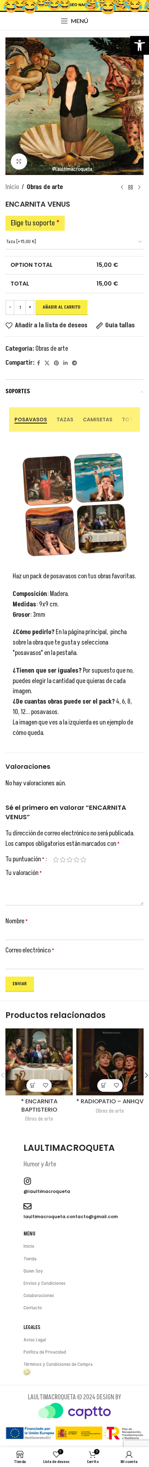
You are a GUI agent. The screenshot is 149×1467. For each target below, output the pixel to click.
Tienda (30, 1258)
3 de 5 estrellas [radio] (69, 859)
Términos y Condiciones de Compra (58, 1364)
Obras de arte (45, 187)
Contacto (33, 1307)
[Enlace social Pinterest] (56, 363)
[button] (139, 45)
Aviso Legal (35, 1339)
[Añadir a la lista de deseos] (45, 1085)
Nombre (16, 921)
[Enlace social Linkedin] (65, 363)
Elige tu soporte (35, 223)
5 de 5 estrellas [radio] (83, 859)
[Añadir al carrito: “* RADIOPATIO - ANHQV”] (103, 1085)
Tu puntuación (24, 859)
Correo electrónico (29, 950)
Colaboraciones (39, 1295)
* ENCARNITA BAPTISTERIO (39, 1105)
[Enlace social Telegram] (74, 363)
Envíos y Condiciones (44, 1283)
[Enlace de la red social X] (47, 363)
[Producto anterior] (122, 187)
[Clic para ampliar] (19, 161)
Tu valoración (23, 873)
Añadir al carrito (61, 307)
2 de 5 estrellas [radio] (62, 859)
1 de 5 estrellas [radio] (55, 859)
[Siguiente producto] (139, 187)
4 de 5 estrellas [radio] (76, 859)
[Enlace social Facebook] (38, 363)
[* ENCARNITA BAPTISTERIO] (39, 1061)
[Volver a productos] (130, 187)
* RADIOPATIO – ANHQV (110, 1101)
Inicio (12, 187)
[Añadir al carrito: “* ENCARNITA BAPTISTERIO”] (32, 1085)
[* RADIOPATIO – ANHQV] (110, 1061)
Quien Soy (33, 1271)
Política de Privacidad (45, 1352)
